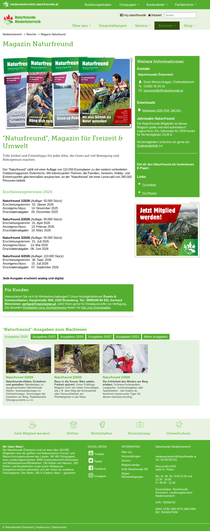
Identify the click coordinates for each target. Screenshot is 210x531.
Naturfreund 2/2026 (68, 377)
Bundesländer (155, 4)
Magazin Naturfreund (53, 34)
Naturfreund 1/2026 (116, 377)
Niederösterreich (12, 34)
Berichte (166, 26)
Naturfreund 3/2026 (19, 377)
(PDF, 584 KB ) (161, 110)
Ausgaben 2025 (44, 337)
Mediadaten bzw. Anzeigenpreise (45, 307)
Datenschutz (59, 527)
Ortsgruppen (127, 4)
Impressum (42, 527)
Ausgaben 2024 (71, 337)
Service (141, 26)
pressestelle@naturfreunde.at (163, 90)
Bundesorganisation (98, 4)
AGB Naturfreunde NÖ (134, 469)
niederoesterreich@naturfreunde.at (175, 456)
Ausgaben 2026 (16, 337)
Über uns (80, 26)
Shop (188, 26)
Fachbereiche (184, 4)
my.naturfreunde (134, 15)
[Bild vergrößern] (68, 93)
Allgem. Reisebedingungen (132, 475)
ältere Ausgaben (156, 337)
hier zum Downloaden (96, 307)
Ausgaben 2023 (99, 337)
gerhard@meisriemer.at (39, 304)
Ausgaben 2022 (127, 337)
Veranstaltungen (113, 26)
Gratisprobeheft (148, 145)
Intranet (156, 15)
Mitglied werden (130, 464)
